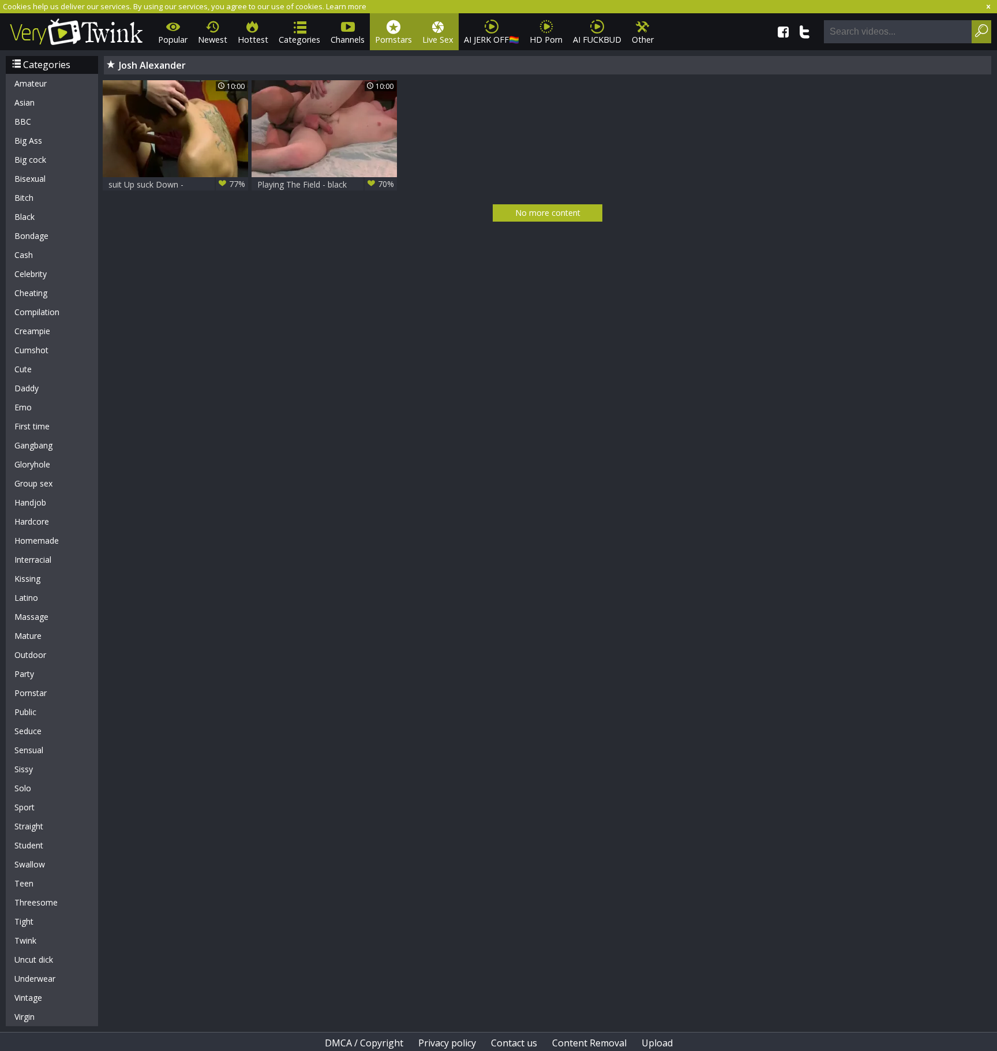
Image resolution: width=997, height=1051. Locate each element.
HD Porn (546, 39)
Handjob (30, 502)
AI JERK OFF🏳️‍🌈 (491, 39)
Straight (28, 826)
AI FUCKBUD (597, 39)
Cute (23, 369)
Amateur (30, 83)
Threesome (36, 902)
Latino (26, 597)
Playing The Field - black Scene (325, 184)
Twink (25, 940)
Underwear (34, 978)
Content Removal (589, 1043)
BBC (22, 121)
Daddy (26, 388)
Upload (657, 1043)
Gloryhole (32, 464)
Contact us (514, 1043)
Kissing (27, 578)
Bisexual (30, 178)
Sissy (23, 769)
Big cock (30, 159)
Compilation (36, 311)
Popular (173, 39)
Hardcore (31, 521)
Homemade (36, 540)
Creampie (32, 331)
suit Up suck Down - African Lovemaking (176, 184)
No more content (547, 212)
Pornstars (393, 39)
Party (24, 673)
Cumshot (31, 350)
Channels (348, 39)
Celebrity (30, 273)
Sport (24, 807)
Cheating (30, 292)
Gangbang (33, 445)
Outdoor (30, 654)
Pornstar (30, 692)
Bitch (23, 197)
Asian (24, 102)
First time (32, 426)
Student (28, 845)
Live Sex (437, 39)
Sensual (28, 750)
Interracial (32, 559)
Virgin (24, 1016)
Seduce (28, 730)
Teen (23, 883)
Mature (28, 635)
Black (24, 216)
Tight (23, 921)
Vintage (28, 997)
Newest (212, 39)
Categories (299, 39)
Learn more (346, 6)
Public (25, 711)
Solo (22, 788)
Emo (23, 407)
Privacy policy (447, 1043)
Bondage (31, 235)
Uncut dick (33, 959)
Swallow (29, 864)
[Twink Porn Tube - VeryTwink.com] (76, 29)
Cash (23, 254)
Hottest (253, 39)
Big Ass (28, 140)
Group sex (33, 483)
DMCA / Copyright (364, 1043)
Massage (31, 616)
